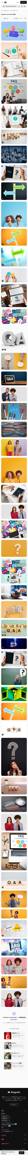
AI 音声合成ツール (5, 1120)
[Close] (26, 1153)
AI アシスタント (5, 1115)
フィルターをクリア (20, 1022)
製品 (2, 1111)
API (2, 1127)
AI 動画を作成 (14, 10)
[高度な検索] (25, 18)
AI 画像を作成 (6, 10)
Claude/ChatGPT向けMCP (8, 1124)
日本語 (14, 1104)
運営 (2, 1139)
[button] (14, 1104)
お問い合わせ (5, 1143)
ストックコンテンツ (6, 1122)
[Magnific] (14, 1092)
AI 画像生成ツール (5, 1117)
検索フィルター (19, 18)
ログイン (23, 2)
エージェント (5, 1126)
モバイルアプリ (5, 1129)
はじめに (3, 1135)
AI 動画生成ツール (5, 1118)
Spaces (3, 1113)
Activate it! (21, 1152)
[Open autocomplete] (3, 6)
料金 (18, 2)
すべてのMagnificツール (7, 1131)
